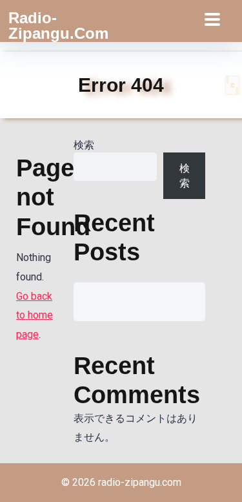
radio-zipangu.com (58, 25)
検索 (84, 145)
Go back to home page (34, 315)
